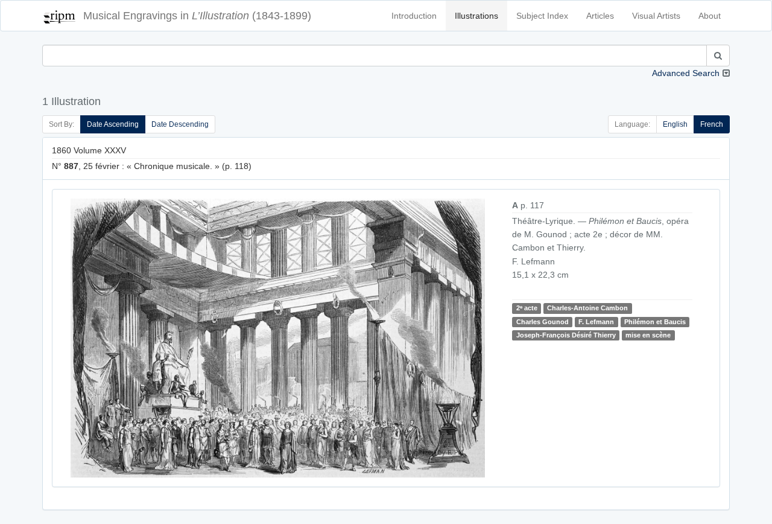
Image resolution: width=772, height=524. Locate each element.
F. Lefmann (596, 321)
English (675, 124)
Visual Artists (656, 16)
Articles (600, 16)
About (709, 16)
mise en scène (648, 335)
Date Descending (180, 124)
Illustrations (476, 16)
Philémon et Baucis (655, 321)
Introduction (414, 16)
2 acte (526, 308)
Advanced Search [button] (686, 73)
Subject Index (542, 16)
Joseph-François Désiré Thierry (566, 335)
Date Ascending (113, 124)
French (711, 124)
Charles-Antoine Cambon (587, 308)
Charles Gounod (542, 321)
